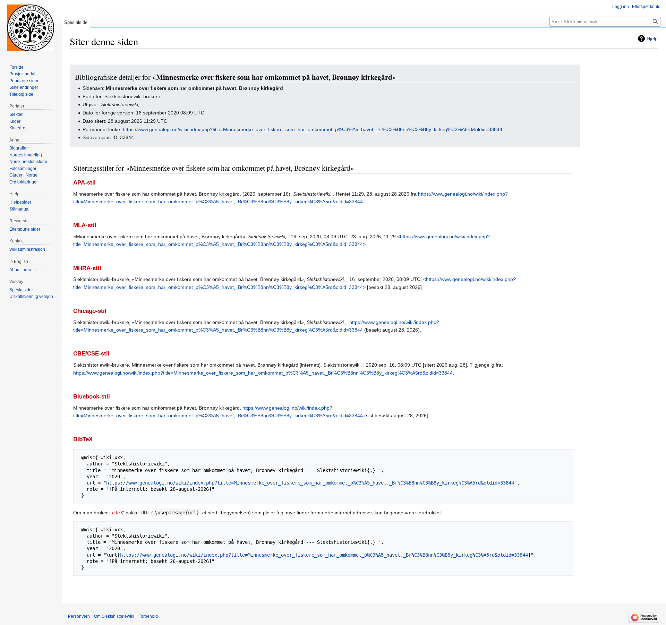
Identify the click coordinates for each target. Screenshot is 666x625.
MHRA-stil (87, 268)
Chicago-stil (89, 311)
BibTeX (83, 439)
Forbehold (148, 616)
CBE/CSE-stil (91, 353)
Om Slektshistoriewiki (114, 616)
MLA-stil (84, 225)
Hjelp (652, 38)
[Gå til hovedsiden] (30, 27)
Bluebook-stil (91, 396)
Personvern (79, 616)
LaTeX (116, 512)
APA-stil (84, 182)
